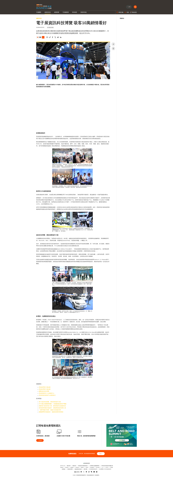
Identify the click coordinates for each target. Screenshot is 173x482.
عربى (103, 467)
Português (92, 467)
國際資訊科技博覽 (44, 391)
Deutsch (66, 467)
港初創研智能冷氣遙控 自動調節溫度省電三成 (52, 408)
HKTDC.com (62, 465)
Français (77, 467)
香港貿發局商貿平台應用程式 (47, 395)
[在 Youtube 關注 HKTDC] (94, 471)
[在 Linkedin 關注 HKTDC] (86, 471)
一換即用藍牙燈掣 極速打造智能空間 (50, 410)
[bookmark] (113, 48)
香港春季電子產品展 (44, 387)
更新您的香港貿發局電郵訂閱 (107, 465)
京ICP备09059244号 (93, 469)
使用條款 (63, 469)
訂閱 (41, 440)
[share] (113, 44)
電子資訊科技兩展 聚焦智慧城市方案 (50, 401)
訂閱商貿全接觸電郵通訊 (94, 465)
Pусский (97, 467)
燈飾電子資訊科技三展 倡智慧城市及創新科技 (52, 406)
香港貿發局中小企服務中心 (46, 393)
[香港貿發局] (86, 463)
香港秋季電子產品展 (44, 389)
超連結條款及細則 (78, 469)
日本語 (111, 467)
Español (71, 467)
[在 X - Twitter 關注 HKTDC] (83, 471)
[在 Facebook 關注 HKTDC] (81, 471)
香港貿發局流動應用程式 (83, 465)
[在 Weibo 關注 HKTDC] (89, 471)
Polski (87, 467)
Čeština (61, 467)
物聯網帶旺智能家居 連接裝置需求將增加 (51, 412)
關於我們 (68, 465)
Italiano (82, 467)
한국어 (107, 467)
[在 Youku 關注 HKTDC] (96, 471)
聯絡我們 (74, 465)
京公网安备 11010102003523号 (105, 469)
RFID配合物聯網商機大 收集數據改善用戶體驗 (52, 403)
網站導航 (85, 469)
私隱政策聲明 (70, 469)
